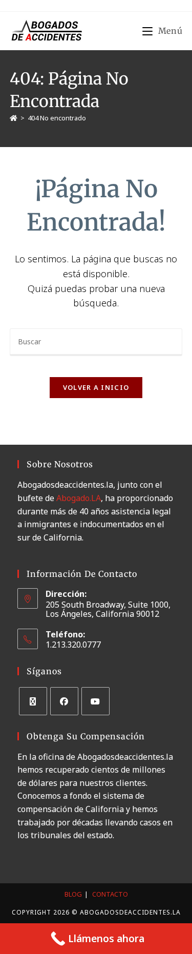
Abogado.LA (78, 498)
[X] (33, 701)
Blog (73, 894)
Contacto (110, 894)
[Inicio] (13, 117)
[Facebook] (64, 701)
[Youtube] (95, 701)
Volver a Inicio (96, 387)
